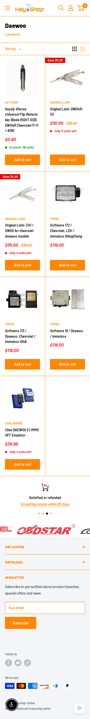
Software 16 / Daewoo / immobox (66, 333)
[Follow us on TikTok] (27, 662)
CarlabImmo (13, 423)
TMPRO (54, 219)
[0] (81, 8)
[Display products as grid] (74, 49)
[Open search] (61, 8)
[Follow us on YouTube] (18, 662)
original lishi (60, 102)
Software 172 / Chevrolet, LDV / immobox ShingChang (66, 230)
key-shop (11, 102)
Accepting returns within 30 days (45, 504)
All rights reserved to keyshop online (27, 708)
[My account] (70, 8)
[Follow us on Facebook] (8, 662)
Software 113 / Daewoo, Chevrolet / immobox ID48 (20, 336)
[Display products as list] (82, 49)
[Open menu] (7, 8)
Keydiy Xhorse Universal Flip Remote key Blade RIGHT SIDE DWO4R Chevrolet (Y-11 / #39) (21, 120)
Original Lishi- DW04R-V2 (66, 112)
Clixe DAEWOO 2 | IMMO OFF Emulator (22, 433)
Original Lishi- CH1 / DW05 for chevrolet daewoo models (19, 230)
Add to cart (22, 160)
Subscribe (20, 623)
